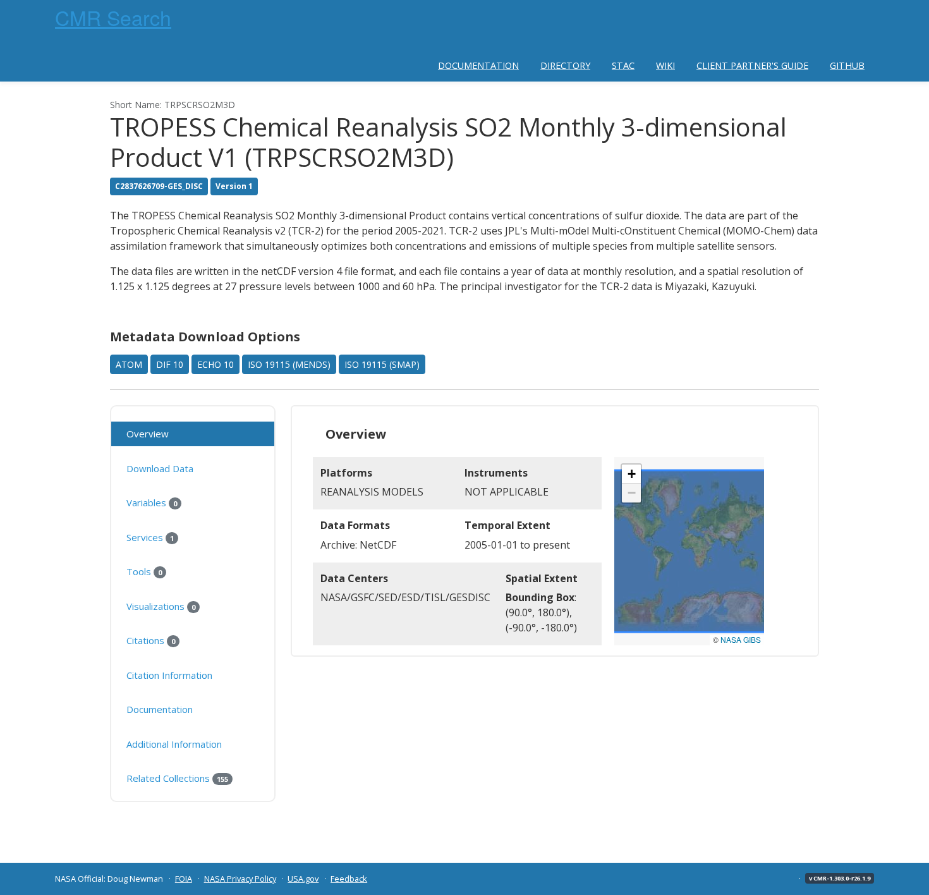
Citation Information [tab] (169, 675)
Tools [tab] (144, 571)
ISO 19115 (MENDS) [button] (289, 364)
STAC (623, 65)
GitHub (847, 65)
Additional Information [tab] (174, 744)
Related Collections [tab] (177, 778)
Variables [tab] (151, 502)
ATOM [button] (129, 364)
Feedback (349, 878)
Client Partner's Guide (752, 65)
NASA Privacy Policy (240, 878)
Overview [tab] (147, 433)
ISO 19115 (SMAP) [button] (382, 364)
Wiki (665, 65)
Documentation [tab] (159, 709)
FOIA (183, 878)
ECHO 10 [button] (215, 364)
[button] (631, 474)
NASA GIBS (740, 639)
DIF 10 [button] (169, 364)
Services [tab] (150, 537)
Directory (565, 65)
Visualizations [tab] (160, 606)
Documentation (478, 65)
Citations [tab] (150, 640)
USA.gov (303, 878)
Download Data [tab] (159, 468)
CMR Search (113, 17)
